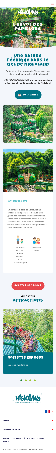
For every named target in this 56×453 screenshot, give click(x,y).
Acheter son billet (27, 285)
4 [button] (33, 380)
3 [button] (28, 380)
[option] (28, 341)
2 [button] (24, 380)
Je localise (30, 95)
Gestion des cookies (36, 449)
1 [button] (19, 380)
